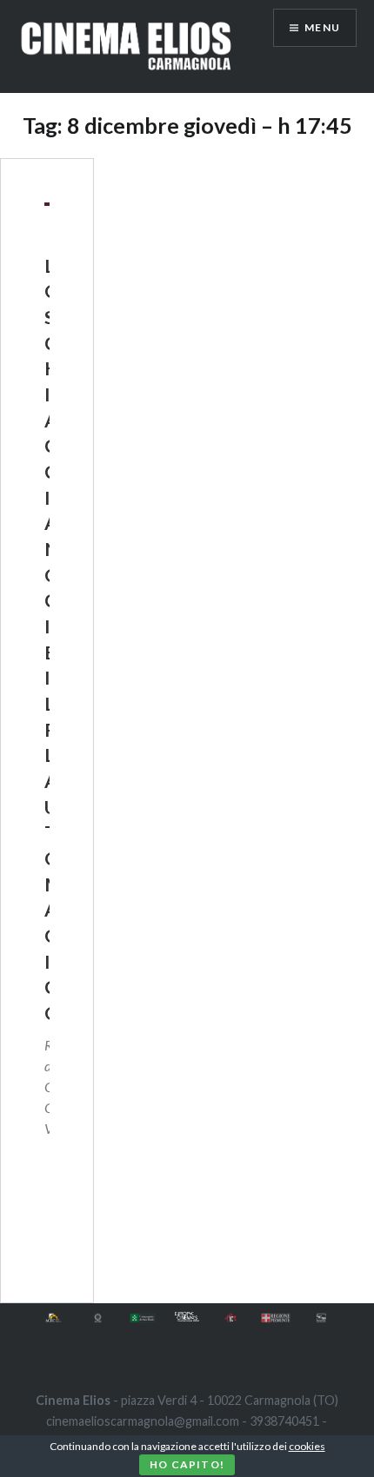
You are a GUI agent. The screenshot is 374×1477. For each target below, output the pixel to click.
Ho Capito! (187, 1464)
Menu (322, 27)
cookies (307, 1446)
